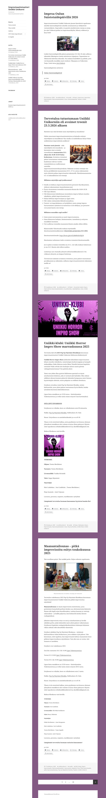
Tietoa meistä (12, 25)
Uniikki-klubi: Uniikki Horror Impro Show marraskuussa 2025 (66, 344)
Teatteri (80, 99)
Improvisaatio (48, 99)
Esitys (76, 525)
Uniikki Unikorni (82, 770)
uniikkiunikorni (61, 97)
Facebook (11, 90)
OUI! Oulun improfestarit (15, 34)
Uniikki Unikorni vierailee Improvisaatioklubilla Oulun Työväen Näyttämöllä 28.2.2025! (17, 79)
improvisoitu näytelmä (70, 768)
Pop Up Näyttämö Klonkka (58, 413)
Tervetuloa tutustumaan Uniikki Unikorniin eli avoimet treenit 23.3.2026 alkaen (17, 56)
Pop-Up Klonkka (72, 527)
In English (11, 37)
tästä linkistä (60, 63)
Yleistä (70, 287)
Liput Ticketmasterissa (74, 651)
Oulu (65, 99)
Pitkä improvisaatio (85, 768)
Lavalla (69, 97)
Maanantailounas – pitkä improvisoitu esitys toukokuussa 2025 (17, 71)
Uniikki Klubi (80, 527)
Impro (75, 97)
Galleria (10, 31)
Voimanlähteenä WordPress (51, 794)
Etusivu (10, 22)
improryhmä (47, 289)
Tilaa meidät (11, 28)
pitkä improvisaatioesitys (51, 770)
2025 (76, 766)
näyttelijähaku (76, 289)
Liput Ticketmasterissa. (63, 655)
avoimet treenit (79, 287)
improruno (81, 97)
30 (73, 782)
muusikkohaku (68, 289)
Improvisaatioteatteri (58, 99)
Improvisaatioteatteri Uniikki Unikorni (18, 8)
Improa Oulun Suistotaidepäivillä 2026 (61, 15)
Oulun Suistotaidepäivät (53, 73)
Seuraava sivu (95, 782)
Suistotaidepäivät (72, 99)
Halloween (81, 525)
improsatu (87, 97)
